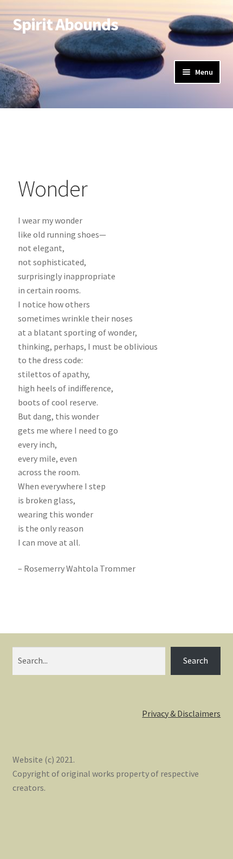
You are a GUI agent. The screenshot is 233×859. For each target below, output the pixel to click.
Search (195, 660)
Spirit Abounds (65, 24)
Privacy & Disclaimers (181, 713)
